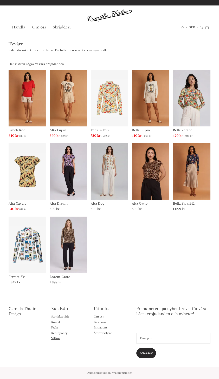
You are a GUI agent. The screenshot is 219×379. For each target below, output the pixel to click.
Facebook (100, 322)
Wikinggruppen (122, 372)
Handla (18, 27)
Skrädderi (62, 27)
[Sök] (201, 27)
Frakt (54, 327)
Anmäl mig (146, 353)
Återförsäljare (103, 333)
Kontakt (56, 322)
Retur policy (59, 333)
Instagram (100, 327)
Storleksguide (60, 316)
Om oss (39, 27)
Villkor (55, 338)
